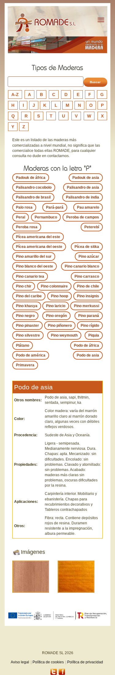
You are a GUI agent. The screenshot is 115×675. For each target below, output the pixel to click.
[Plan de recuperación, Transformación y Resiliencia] (92, 615)
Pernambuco (46, 217)
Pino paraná (88, 316)
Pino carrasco (87, 276)
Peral (20, 217)
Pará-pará (54, 207)
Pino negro (25, 316)
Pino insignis (88, 296)
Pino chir (23, 286)
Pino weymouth (64, 335)
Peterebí (91, 227)
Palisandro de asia (83, 187)
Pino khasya (26, 306)
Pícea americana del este (38, 237)
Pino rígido (90, 325)
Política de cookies (48, 662)
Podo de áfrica (86, 345)
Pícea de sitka (87, 247)
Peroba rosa (26, 227)
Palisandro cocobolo (34, 187)
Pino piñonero (60, 325)
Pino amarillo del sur (34, 256)
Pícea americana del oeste (39, 247)
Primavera (25, 365)
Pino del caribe (29, 296)
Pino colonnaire (54, 286)
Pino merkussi (86, 306)
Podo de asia (88, 355)
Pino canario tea (30, 276)
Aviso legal (20, 662)
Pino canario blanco (82, 266)
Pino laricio (55, 306)
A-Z (15, 94)
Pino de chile (88, 286)
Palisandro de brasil (33, 197)
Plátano (22, 345)
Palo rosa (24, 207)
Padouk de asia (85, 178)
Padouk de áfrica (30, 178)
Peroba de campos (82, 217)
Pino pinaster (27, 325)
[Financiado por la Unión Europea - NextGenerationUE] (21, 615)
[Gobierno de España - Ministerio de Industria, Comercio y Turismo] (54, 615)
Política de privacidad (85, 662)
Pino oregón (56, 316)
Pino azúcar (89, 256)
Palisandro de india (82, 197)
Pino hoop (59, 296)
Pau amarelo (88, 207)
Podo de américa (30, 355)
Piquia (93, 335)
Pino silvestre (28, 335)
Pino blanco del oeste (34, 266)
